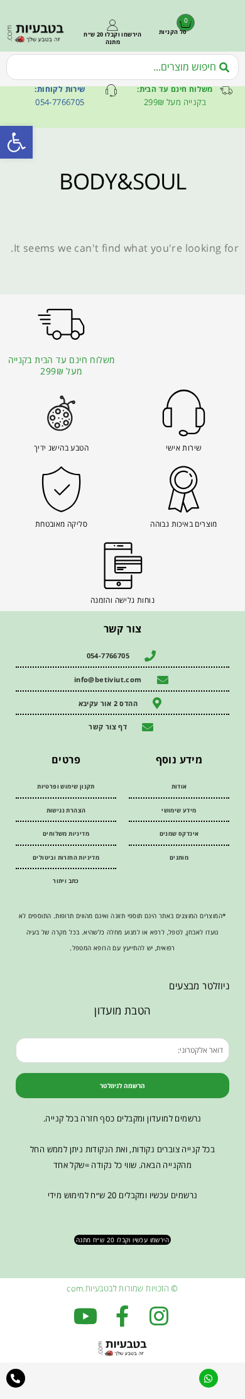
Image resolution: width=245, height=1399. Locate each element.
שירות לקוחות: (60, 89)
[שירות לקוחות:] (111, 90)
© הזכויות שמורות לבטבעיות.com (122, 1288)
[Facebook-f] (122, 1316)
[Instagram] (159, 1316)
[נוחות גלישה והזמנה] (122, 565)
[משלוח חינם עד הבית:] (226, 90)
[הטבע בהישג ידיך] (61, 413)
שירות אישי (184, 447)
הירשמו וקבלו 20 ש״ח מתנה (113, 38)
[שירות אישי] (183, 413)
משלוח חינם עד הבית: (175, 89)
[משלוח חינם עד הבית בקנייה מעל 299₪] (61, 324)
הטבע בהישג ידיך (61, 447)
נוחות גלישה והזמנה (122, 600)
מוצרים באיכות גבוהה (183, 524)
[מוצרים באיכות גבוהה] (183, 489)
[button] (16, 142)
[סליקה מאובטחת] (61, 489)
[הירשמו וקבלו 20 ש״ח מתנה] (112, 25)
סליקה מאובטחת (61, 524)
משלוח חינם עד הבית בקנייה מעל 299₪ (61, 365)
